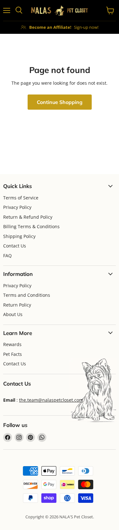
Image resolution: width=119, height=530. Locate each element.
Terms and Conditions (26, 295)
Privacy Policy (17, 207)
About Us (13, 314)
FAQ (7, 256)
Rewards (12, 344)
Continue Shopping (60, 102)
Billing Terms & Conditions (31, 226)
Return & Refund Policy (27, 217)
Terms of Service (20, 198)
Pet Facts (12, 354)
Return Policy (17, 305)
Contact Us (14, 246)
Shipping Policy (19, 236)
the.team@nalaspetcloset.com (51, 400)
